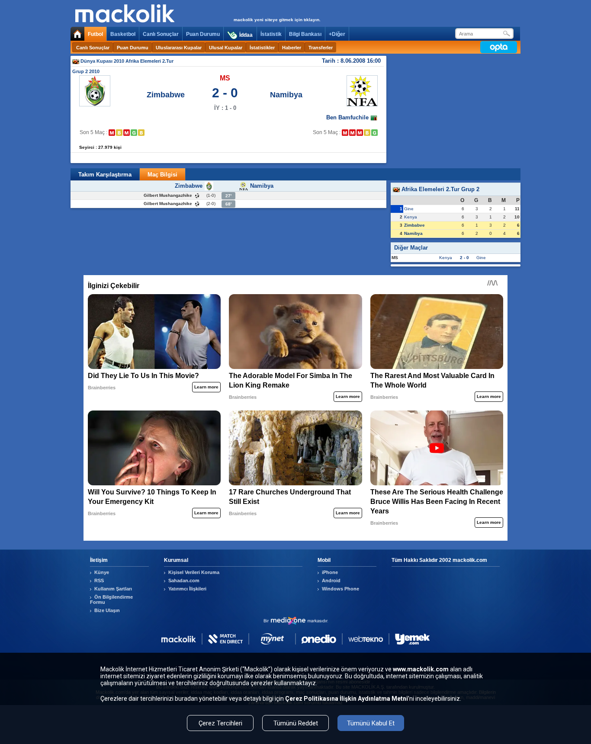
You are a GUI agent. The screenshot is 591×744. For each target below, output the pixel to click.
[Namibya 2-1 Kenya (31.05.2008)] (374, 132)
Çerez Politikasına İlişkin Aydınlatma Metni (346, 698)
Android (331, 580)
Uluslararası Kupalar (179, 47)
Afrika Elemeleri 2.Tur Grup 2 (439, 189)
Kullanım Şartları (113, 588)
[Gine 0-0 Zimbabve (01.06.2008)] (141, 132)
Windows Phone (340, 588)
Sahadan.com (183, 580)
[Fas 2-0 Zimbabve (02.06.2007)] (126, 132)
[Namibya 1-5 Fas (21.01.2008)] (352, 132)
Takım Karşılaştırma (105, 174)
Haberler (291, 47)
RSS (99, 580)
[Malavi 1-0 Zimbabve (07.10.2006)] (112, 132)
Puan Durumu (203, 34)
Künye (101, 572)
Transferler (320, 47)
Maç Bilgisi (162, 174)
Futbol (95, 34)
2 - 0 (464, 257)
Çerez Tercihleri (220, 723)
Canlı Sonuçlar (161, 34)
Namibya (286, 94)
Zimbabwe (166, 94)
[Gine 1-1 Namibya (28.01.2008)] (367, 132)
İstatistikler (262, 47)
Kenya (410, 217)
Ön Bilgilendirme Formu (111, 599)
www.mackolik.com (421, 669)
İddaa (246, 35)
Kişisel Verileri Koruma (193, 572)
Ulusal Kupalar (225, 47)
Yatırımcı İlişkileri (187, 588)
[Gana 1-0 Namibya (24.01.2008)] (360, 132)
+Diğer (337, 34)
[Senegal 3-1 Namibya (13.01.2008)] (345, 132)
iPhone (330, 572)
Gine (409, 208)
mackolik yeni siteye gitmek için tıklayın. (277, 19)
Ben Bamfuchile (348, 117)
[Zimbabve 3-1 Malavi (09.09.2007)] (134, 132)
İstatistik (271, 34)
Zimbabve (414, 225)
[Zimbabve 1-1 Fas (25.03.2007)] (119, 132)
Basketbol (122, 34)
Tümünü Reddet (295, 723)
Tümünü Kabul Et (371, 723)
